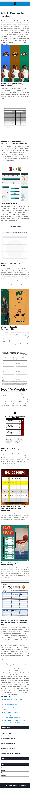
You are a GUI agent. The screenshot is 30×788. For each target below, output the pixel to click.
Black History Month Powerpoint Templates (15, 720)
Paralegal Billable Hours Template (8, 743)
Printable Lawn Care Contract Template (10, 736)
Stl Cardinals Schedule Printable (8, 738)
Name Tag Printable (5, 731)
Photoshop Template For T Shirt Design (14, 723)
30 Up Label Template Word (11, 712)
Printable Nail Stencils (6, 733)
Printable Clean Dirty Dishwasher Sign (13, 702)
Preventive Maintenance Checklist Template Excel (12, 741)
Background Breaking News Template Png (10, 753)
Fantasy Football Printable (10, 707)
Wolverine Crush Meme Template (8, 748)
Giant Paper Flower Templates (8, 746)
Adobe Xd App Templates (6, 751)
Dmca (2, 767)
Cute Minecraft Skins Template (12, 710)
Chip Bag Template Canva (10, 704)
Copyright (3, 775)
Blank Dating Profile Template (11, 715)
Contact (3, 770)
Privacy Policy (4, 772)
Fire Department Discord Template (13, 699)
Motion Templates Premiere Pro (12, 717)
